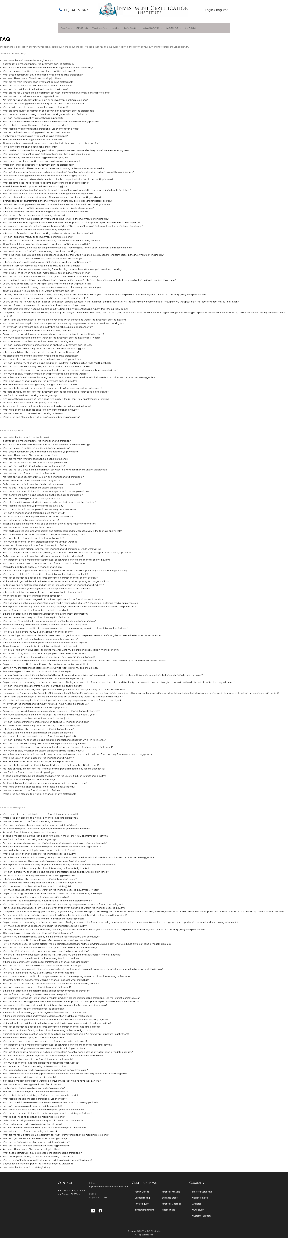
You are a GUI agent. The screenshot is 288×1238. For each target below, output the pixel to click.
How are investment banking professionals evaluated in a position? (37, 229)
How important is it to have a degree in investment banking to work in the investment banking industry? (56, 219)
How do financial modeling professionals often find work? (32, 1084)
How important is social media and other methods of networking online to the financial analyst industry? (56, 559)
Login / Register (216, 10)
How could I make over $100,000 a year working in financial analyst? (38, 631)
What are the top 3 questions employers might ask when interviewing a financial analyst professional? (55, 469)
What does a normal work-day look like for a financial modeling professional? (42, 1153)
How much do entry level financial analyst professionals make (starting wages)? (43, 750)
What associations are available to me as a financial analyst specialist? (39, 736)
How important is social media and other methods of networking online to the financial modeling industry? (57, 1044)
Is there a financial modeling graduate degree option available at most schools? (44, 1012)
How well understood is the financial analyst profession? (31, 790)
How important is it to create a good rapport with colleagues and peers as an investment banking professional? (60, 370)
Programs (129, 28)
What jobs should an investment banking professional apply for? (35, 157)
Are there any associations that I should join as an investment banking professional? (45, 100)
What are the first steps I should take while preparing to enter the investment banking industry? (51, 240)
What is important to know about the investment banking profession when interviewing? (48, 67)
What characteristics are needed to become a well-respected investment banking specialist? (51, 121)
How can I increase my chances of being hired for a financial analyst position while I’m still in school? (54, 740)
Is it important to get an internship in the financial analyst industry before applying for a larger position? (56, 581)
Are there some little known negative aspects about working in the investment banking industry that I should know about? (65, 309)
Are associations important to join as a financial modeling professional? (39, 875)
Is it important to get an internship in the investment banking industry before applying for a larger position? (57, 201)
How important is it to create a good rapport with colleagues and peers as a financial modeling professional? (59, 864)
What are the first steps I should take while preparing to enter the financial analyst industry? (49, 621)
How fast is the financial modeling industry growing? (29, 839)
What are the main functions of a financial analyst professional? (35, 459)
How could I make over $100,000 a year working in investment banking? (40, 251)
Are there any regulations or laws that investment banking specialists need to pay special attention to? (56, 391)
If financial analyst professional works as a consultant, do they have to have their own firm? (49, 523)
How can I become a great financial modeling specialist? (32, 1106)
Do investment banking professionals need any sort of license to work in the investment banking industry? (56, 204)
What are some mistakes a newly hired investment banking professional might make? (46, 366)
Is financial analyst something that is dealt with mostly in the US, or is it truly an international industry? (54, 776)
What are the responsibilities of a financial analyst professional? (35, 462)
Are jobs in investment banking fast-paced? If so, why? (31, 402)
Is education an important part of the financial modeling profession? (38, 1163)
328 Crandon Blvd (67, 1190)
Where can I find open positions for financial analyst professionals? (36, 545)
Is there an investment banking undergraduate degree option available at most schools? (48, 208)
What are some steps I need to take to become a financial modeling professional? (45, 1041)
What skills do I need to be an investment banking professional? (35, 107)
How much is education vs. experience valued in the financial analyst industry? (44, 678)
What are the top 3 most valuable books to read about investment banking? (42, 258)
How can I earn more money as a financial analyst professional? (36, 617)
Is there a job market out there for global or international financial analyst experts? (45, 642)
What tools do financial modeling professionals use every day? (35, 1098)
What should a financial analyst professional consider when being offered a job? (44, 534)
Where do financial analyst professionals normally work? (31, 480)
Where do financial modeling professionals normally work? (32, 1124)
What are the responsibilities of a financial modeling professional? (36, 1142)
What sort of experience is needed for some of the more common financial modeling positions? (51, 1026)
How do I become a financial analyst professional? (29, 473)
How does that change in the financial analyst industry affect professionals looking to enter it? (51, 765)
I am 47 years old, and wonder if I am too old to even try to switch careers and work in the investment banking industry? (64, 319)
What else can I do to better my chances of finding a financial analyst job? (41, 725)
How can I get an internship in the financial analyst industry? (34, 466)
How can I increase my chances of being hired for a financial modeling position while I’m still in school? (56, 872)
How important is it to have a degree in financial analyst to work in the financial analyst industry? (53, 599)
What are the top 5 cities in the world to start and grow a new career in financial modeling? (50, 947)
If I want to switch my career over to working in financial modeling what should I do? (46, 980)
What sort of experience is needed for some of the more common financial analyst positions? (50, 577)
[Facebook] (100, 1210)
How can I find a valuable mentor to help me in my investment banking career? (44, 305)
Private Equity (141, 1203)
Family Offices (142, 1191)
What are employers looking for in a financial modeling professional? (38, 1156)
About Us (172, 28)
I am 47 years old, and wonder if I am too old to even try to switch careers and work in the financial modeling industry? (64, 908)
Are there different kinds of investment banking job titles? (32, 78)
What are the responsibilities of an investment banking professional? (37, 85)
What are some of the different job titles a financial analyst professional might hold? (45, 574)
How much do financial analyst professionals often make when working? (40, 541)
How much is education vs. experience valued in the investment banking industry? (45, 298)
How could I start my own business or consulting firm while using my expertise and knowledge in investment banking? (63, 269)
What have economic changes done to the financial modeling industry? (40, 825)
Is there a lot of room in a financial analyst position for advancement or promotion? (45, 613)
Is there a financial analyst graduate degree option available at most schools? (43, 592)
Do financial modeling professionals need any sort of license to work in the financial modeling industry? (55, 1019)
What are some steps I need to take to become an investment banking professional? (46, 182)
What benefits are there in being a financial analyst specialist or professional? (43, 495)
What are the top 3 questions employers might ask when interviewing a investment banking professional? (56, 92)
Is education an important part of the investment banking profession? (38, 64)
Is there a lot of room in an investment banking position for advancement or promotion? (48, 233)
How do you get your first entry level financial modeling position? (36, 897)
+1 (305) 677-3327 (98, 1197)
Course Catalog (200, 1197)
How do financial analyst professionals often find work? (31, 520)
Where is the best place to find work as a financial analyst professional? (39, 794)
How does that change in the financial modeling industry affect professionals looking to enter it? (52, 846)
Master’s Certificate (105, 28)
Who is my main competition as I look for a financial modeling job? (37, 886)
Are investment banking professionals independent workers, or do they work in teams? (47, 406)
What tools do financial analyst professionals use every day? (33, 505)
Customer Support (201, 1215)
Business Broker (170, 1197)
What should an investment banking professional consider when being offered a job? (46, 154)
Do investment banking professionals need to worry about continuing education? (44, 175)
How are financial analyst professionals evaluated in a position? (35, 610)
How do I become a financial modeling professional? (30, 1131)
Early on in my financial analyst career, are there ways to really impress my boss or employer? (50, 668)
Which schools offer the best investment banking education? (34, 215)
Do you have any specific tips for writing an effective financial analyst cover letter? (45, 664)
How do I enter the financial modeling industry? (27, 1167)
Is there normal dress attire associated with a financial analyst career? (38, 729)
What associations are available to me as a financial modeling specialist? (40, 814)
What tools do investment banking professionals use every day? (35, 125)
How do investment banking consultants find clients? (30, 146)
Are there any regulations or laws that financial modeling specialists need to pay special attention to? (55, 843)
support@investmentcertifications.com (108, 1186)
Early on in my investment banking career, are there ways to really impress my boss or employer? (52, 287)
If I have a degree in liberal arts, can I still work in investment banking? (38, 291)
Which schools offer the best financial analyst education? (32, 595)
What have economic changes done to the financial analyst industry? (39, 786)
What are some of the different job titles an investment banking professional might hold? (48, 193)
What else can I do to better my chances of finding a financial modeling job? (42, 882)
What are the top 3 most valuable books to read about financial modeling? (42, 965)
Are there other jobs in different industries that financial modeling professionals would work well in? (53, 1055)
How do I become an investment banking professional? (31, 96)
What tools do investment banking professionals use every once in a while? (41, 128)
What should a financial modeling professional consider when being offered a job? (45, 1070)
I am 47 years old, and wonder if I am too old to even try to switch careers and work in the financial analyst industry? (63, 696)
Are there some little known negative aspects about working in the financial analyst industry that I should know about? (64, 689)
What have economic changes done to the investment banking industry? (41, 409)
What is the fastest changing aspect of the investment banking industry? (40, 381)
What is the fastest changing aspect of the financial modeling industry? (39, 854)
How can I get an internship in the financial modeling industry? (35, 1138)
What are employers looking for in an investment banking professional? (39, 71)
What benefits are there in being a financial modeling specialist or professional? (43, 1109)
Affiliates (196, 1203)
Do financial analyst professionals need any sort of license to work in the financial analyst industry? (53, 585)
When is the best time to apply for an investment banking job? (35, 186)
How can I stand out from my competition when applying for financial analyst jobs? (46, 722)
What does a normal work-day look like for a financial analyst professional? (41, 451)
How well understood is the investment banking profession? (33, 413)
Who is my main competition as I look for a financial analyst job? (36, 718)
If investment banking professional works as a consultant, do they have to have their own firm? (51, 143)
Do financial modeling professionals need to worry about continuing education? (44, 1048)
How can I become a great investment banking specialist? (33, 118)
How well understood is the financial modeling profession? (32, 821)
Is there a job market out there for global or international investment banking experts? (47, 262)
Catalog (66, 28)
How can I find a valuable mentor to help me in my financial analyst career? (42, 686)
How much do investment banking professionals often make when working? (41, 161)
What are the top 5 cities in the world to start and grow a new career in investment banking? (50, 276)
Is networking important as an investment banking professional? (35, 136)
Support (190, 28)
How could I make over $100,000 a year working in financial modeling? (39, 972)
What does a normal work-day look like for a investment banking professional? (43, 74)
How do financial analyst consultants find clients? (28, 527)
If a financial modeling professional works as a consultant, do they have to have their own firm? (52, 1080)
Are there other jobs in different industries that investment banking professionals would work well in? (53, 168)
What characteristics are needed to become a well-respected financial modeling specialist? (50, 1102)
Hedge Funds (168, 1209)
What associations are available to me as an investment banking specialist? (42, 359)
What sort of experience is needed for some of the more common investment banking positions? (52, 197)
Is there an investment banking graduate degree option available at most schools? (45, 211)
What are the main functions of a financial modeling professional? (36, 1145)
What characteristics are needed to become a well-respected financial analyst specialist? (49, 502)
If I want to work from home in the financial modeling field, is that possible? (41, 958)
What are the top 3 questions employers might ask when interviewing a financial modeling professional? (56, 1135)
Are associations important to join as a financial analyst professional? (38, 516)
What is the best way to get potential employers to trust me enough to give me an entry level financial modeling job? (63, 904)
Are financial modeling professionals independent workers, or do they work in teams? (46, 828)
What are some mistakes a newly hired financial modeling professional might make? (46, 868)
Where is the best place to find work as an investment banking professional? (42, 417)
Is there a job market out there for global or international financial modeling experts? (46, 962)
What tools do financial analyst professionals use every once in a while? (39, 509)
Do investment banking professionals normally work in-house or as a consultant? (43, 103)
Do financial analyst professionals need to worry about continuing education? (43, 556)
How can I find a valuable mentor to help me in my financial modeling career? (43, 918)
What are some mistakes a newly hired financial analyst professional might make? (45, 743)
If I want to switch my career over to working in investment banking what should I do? (46, 244)
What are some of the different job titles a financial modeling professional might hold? (47, 1030)
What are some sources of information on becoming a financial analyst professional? (46, 491)
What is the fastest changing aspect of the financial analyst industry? (38, 758)
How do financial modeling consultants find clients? (29, 1077)
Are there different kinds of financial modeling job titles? (31, 1149)
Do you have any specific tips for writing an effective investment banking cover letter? (47, 283)
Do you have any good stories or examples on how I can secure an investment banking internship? (53, 334)
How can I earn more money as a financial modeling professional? (37, 987)
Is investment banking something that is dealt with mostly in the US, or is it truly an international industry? (56, 399)
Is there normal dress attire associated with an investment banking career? (41, 352)
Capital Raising (142, 1197)
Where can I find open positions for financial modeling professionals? (38, 1059)
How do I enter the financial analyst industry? (26, 437)
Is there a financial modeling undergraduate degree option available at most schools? (47, 1016)
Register (82, 28)
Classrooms (151, 28)
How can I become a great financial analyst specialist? (31, 498)
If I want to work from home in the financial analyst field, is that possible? (40, 646)
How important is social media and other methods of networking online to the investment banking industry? (58, 179)
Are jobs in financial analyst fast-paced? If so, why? (29, 779)
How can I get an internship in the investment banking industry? (35, 89)
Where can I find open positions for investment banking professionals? (38, 164)
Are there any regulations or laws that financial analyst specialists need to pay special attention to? (54, 768)
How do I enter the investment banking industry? (28, 60)
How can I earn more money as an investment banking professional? (38, 237)
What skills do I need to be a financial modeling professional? (34, 1117)
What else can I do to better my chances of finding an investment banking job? (44, 348)
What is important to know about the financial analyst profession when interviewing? (46, 444)
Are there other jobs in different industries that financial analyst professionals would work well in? (52, 549)
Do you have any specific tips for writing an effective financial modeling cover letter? (46, 940)
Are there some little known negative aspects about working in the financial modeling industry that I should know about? (65, 915)
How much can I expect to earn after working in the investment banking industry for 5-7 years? (51, 337)
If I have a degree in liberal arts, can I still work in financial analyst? (37, 671)
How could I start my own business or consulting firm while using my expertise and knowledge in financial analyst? (61, 649)
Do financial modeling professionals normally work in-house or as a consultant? (43, 1120)
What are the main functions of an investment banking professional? (38, 82)
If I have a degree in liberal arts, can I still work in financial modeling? (38, 933)
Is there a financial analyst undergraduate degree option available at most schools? (46, 588)
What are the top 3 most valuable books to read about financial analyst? (40, 639)
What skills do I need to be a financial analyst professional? (33, 487)
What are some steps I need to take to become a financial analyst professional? (44, 563)
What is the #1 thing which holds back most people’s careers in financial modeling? (46, 951)
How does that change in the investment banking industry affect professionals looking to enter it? (52, 388)
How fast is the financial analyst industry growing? (28, 772)
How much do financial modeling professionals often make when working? (41, 1062)
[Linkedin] (93, 1210)
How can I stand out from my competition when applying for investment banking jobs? (47, 345)
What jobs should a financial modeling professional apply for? (34, 1066)
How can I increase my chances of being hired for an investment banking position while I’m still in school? (57, 363)
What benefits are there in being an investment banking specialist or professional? (45, 114)
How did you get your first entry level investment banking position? (37, 330)
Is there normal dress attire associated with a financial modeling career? (40, 879)
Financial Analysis (171, 1191)
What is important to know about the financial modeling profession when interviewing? (47, 1160)
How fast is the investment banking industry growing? (30, 395)
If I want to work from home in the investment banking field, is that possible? (41, 265)
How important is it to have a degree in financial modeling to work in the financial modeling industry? (55, 1005)
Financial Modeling (171, 1203)
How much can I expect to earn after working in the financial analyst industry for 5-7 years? (50, 714)
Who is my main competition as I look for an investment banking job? (38, 341)
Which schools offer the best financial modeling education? (33, 1008)
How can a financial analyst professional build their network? (34, 513)
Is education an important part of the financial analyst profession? (37, 441)
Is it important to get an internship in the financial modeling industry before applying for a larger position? (57, 1023)
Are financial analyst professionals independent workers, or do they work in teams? (45, 783)
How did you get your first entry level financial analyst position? (35, 707)
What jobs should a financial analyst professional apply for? (33, 538)
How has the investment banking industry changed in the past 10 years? (40, 384)
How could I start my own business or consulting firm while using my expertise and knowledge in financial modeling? (62, 954)
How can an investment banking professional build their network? (36, 132)
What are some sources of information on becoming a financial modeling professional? (47, 1113)
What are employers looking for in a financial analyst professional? (36, 448)
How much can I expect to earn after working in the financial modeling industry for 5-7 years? (51, 890)
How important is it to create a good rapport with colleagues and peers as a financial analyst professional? (58, 747)
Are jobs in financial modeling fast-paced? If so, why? (30, 832)
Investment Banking (144, 1209)
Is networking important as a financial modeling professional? (34, 1088)
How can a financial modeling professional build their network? (35, 1091)
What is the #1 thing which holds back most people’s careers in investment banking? (46, 273)
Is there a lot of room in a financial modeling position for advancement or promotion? (46, 990)
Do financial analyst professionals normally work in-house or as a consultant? (42, 484)
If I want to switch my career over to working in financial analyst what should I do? (45, 624)
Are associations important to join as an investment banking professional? (40, 355)
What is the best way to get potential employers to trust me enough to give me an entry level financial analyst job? (62, 700)
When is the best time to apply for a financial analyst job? (32, 567)
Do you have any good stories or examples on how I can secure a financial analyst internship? (51, 711)
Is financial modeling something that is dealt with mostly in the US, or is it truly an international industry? (55, 835)
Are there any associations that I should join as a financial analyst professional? (43, 477)
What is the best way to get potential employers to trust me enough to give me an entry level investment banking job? (63, 323)
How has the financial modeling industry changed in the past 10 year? (39, 850)
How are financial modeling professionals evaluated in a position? (36, 994)
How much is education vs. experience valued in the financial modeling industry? (45, 926)
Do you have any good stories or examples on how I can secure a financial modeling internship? (52, 893)
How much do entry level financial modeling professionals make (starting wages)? (45, 861)
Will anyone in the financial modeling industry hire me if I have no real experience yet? (47, 900)
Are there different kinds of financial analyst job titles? (30, 455)
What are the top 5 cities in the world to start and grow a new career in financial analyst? (49, 657)
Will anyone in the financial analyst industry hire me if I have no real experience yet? (46, 704)
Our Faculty (198, 1209)
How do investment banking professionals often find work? (32, 139)
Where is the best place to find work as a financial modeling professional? (40, 817)
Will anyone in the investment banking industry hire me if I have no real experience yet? (48, 327)
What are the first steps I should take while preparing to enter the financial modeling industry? (51, 983)
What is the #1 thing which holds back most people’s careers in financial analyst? (45, 653)
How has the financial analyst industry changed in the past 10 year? (38, 761)
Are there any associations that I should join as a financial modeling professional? (44, 1127)
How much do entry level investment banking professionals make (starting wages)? (45, 373)
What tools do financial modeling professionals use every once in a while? (40, 1095)
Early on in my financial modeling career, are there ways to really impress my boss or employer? (51, 936)
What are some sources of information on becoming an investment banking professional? (48, 110)
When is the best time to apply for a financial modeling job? (33, 1037)
